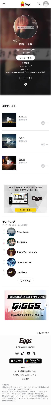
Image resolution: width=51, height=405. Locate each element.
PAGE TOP (44, 333)
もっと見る (25, 78)
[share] (15, 40)
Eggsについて (25, 367)
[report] (19, 40)
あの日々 (23, 116)
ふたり (22, 138)
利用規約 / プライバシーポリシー (25, 375)
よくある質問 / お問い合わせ (25, 371)
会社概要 (25, 379)
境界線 (22, 159)
